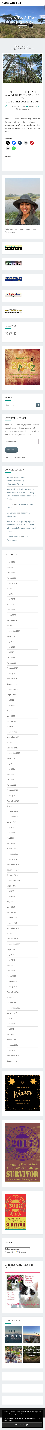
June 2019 (11, 896)
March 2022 (11, 721)
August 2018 (12, 949)
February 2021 (12, 790)
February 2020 (12, 854)
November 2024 (13, 588)
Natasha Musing (11, 2)
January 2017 (12, 1050)
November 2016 (13, 1061)
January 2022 (12, 732)
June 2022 (11, 705)
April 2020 (11, 843)
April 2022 (11, 716)
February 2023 (12, 668)
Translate (23, 1252)
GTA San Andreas (13, 536)
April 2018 (11, 970)
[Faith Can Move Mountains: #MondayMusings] (13, 1335)
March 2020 (11, 848)
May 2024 (10, 604)
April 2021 (11, 779)
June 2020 (11, 832)
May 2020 (10, 838)
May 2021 (10, 774)
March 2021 (11, 785)
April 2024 (11, 610)
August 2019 (12, 886)
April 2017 (11, 1034)
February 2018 (12, 981)
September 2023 (13, 631)
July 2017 (10, 1018)
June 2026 (11, 562)
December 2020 (13, 801)
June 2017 (11, 1023)
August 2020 (12, 822)
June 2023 (11, 647)
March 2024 (11, 615)
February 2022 (12, 726)
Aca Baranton (12, 513)
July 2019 (10, 891)
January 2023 (12, 673)
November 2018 (13, 933)
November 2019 (13, 870)
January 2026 (12, 583)
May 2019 (10, 901)
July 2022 (10, 700)
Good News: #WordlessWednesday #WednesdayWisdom (16, 480)
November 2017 (13, 997)
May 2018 (10, 965)
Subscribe (11, 450)
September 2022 (13, 689)
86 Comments (22, 109)
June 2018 (11, 960)
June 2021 (11, 769)
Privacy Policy (8, 1420)
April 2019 (11, 907)
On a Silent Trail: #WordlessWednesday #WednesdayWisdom (22, 96)
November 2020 (13, 806)
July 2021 (10, 763)
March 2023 (11, 663)
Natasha (33, 106)
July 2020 (10, 827)
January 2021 (12, 795)
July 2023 (10, 641)
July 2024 (10, 594)
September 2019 (13, 880)
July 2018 (10, 954)
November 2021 (13, 742)
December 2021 (13, 737)
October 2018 (12, 939)
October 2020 (12, 811)
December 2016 (13, 1055)
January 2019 (12, 923)
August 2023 (12, 636)
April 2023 (11, 657)
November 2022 (13, 684)
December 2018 (13, 928)
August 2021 (12, 758)
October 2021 (12, 748)
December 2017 (13, 992)
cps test (10, 504)
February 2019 (12, 917)
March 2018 (11, 976)
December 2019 (13, 864)
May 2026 (10, 567)
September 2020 (13, 816)
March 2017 (11, 1039)
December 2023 (13, 620)
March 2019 (11, 912)
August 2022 (12, 694)
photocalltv (11, 489)
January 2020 (12, 859)
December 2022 (13, 678)
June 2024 (11, 599)
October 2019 (12, 875)
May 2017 (10, 1029)
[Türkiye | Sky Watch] (31, 1335)
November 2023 (13, 625)
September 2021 (13, 753)
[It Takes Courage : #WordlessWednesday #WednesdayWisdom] (13, 1355)
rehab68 (10, 477)
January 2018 (12, 986)
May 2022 (10, 710)
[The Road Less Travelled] (31, 1355)
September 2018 (13, 944)
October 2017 (12, 1002)
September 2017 (13, 1008)
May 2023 (10, 652)
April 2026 (11, 572)
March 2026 (11, 578)
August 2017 (12, 1013)
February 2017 (12, 1045)
